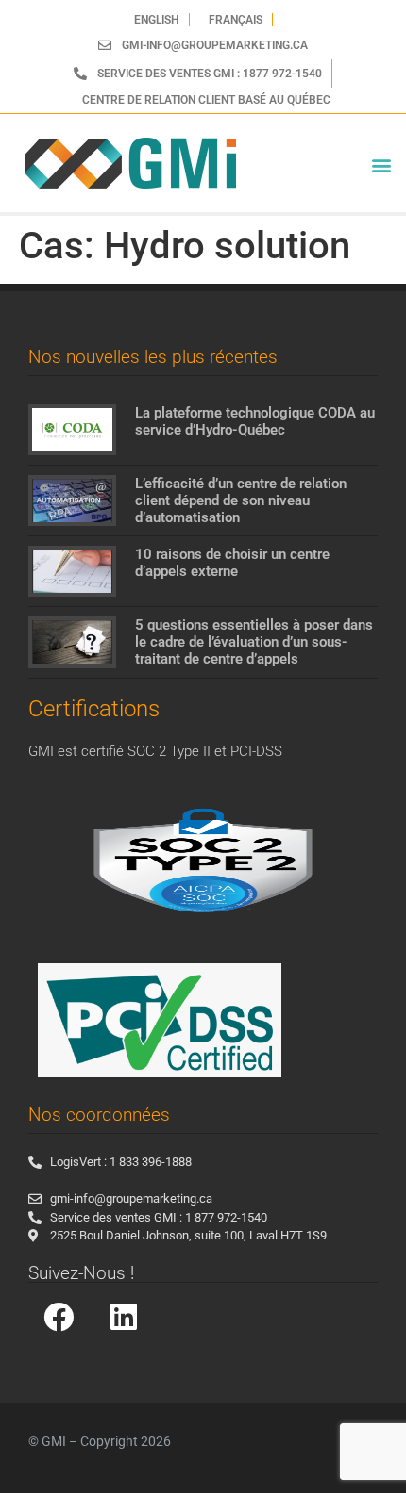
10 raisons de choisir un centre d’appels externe (232, 563)
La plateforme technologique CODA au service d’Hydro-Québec (255, 421)
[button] (381, 165)
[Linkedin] (123, 1317)
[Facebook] (58, 1317)
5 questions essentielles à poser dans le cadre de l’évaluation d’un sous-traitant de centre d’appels (254, 641)
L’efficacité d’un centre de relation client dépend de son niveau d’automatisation (241, 500)
